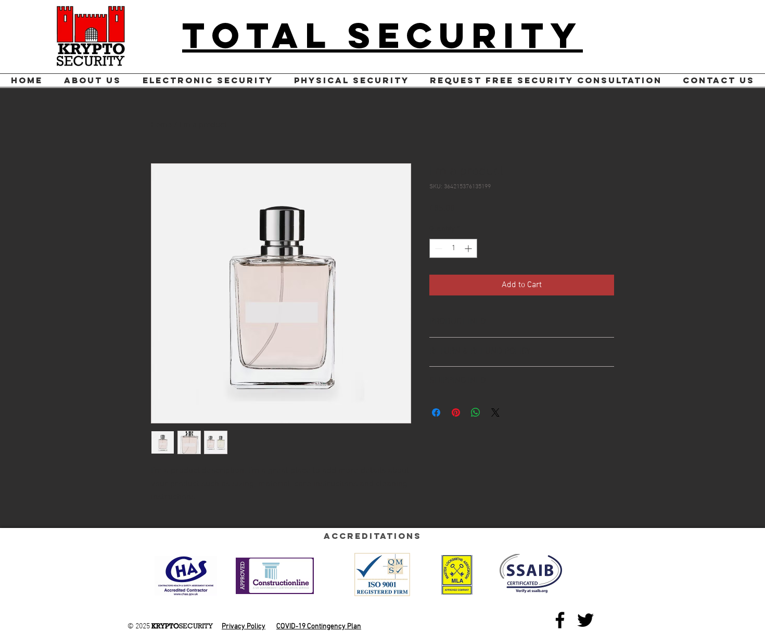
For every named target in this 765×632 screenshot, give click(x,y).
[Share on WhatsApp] (475, 412)
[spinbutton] (453, 248)
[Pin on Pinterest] (456, 412)
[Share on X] (495, 412)
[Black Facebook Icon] (560, 620)
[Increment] (469, 248)
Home (161, 125)
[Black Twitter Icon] (585, 620)
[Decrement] (437, 248)
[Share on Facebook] (436, 412)
